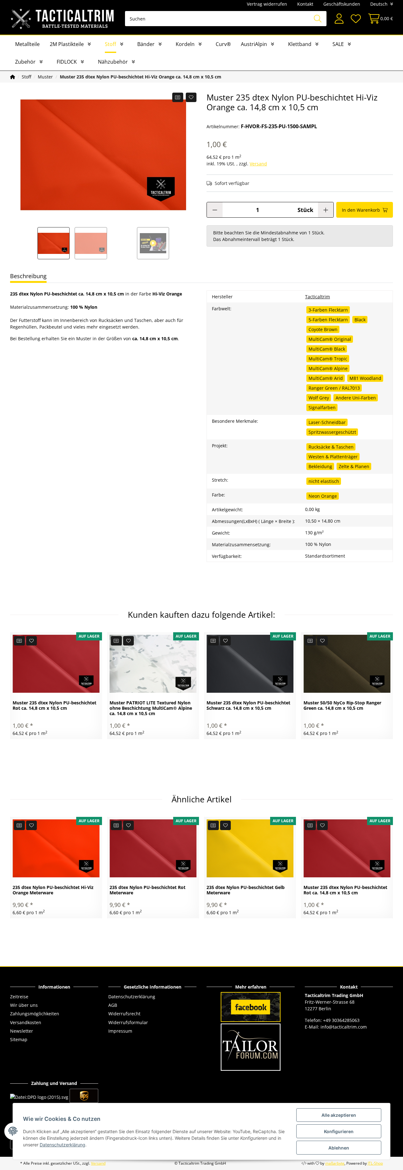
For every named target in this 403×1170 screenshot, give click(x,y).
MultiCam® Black (327, 349)
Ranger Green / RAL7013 (334, 388)
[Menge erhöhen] (325, 209)
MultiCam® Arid (326, 378)
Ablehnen (338, 1147)
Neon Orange (323, 496)
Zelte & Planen (354, 466)
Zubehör (25, 61)
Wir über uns (24, 1005)
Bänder (146, 44)
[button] (339, 18)
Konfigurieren (339, 1131)
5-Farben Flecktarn (328, 320)
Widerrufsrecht (124, 1014)
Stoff (110, 44)
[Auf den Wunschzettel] (191, 97)
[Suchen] (318, 18)
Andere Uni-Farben (356, 398)
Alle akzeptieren (338, 1115)
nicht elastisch (324, 481)
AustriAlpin (254, 44)
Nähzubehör (113, 61)
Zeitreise (19, 997)
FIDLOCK (67, 61)
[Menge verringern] (215, 209)
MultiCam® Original (330, 339)
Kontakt (305, 4)
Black (360, 320)
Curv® (223, 44)
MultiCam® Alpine (328, 368)
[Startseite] (12, 76)
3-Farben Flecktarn (328, 310)
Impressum (120, 1031)
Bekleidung (320, 466)
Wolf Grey (319, 398)
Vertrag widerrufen (267, 4)
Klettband (299, 44)
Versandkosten (25, 1022)
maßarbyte (334, 1163)
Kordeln (185, 44)
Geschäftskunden (341, 4)
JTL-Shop (375, 1163)
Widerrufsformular (128, 1022)
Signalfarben (322, 407)
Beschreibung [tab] (28, 276)
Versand (258, 164)
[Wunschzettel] (355, 18)
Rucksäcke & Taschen (331, 447)
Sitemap (18, 1039)
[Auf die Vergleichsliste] (177, 97)
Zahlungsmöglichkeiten (34, 1014)
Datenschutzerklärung (131, 997)
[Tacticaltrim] (62, 19)
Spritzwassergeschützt (332, 432)
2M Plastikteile (67, 44)
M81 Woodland (365, 378)
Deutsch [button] (379, 4)
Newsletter (21, 1031)
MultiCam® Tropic (328, 359)
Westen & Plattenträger (333, 457)
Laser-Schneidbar (327, 422)
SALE (338, 44)
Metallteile (27, 44)
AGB (112, 1005)
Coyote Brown (323, 329)
